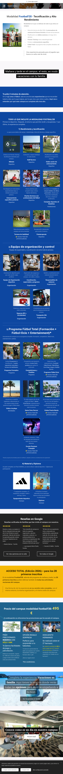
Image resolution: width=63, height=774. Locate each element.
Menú (59, 5)
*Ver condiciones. (29, 662)
